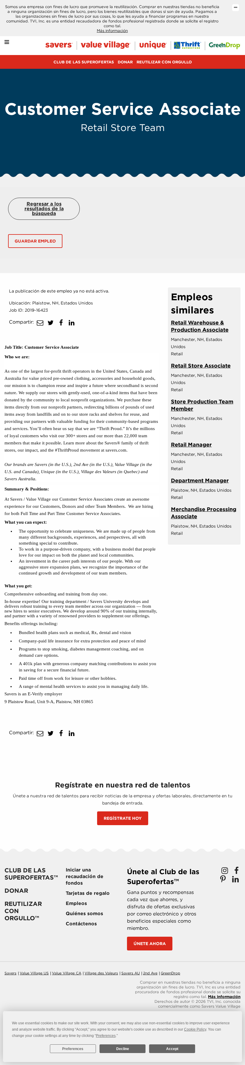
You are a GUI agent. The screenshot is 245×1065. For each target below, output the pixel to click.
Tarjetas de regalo (88, 893)
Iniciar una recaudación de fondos (84, 876)
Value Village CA (66, 973)
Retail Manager (191, 444)
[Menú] (6, 42)
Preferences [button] (106, 1036)
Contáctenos (81, 924)
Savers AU (130, 973)
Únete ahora (150, 943)
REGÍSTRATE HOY (123, 818)
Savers (10, 973)
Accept (172, 1049)
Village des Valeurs (101, 973)
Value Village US (34, 973)
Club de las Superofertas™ (31, 874)
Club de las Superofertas (83, 62)
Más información (112, 30)
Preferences (72, 1049)
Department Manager (200, 480)
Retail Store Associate (201, 365)
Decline (122, 1049)
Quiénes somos (84, 913)
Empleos (76, 903)
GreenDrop (170, 973)
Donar (125, 62)
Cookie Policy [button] (195, 1029)
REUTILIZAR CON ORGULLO (164, 62)
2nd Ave (150, 973)
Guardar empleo (35, 241)
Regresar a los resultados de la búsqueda (44, 208)
